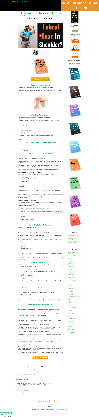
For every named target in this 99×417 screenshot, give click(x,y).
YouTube (35, 341)
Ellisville (51, 413)
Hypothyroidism (71, 277)
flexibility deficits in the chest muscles (39, 334)
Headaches (70, 272)
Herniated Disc (71, 274)
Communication (71, 263)
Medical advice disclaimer (43, 404)
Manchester (44, 413)
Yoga (69, 334)
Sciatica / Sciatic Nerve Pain (73, 307)
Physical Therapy (28, 383)
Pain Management (71, 293)
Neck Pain (70, 286)
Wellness (70, 330)
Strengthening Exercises (73, 318)
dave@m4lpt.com (49, 401)
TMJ (69, 324)
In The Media (70, 278)
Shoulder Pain (33, 383)
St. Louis (42, 413)
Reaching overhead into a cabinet (27, 123)
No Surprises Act (58, 404)
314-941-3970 (41, 401)
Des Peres (50, 413)
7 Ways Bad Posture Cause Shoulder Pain (26, 374)
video (49, 337)
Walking (69, 327)
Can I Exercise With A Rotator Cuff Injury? (26, 369)
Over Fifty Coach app (42, 52)
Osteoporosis (70, 291)
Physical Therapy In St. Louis (74, 296)
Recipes (69, 302)
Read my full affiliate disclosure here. (60, 409)
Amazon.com (74, 35)
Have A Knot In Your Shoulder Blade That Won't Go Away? (30, 371)
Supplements (70, 321)
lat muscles (51, 334)
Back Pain (70, 256)
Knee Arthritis (71, 282)
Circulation (70, 261)
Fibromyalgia (70, 267)
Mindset (69, 285)
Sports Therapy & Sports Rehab (41, 383)
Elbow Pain (70, 266)
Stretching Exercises (72, 319)
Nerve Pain (70, 288)
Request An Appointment (40, 357)
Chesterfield (48, 413)
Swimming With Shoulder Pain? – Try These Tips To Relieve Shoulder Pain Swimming (32, 384)
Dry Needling (19, 393)
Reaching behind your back (26, 125)
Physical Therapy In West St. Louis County (25, 392)
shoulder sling (32, 287)
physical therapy (48, 306)
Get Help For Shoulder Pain (22, 390)
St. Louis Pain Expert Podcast (74, 316)
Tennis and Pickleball (72, 323)
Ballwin (45, 413)
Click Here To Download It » (40, 78)
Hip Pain (70, 275)
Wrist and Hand (71, 332)
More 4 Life (51, 406)
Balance (69, 258)
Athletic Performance (21, 383)
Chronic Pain (70, 260)
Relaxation (70, 304)
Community (70, 264)
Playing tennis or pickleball (26, 130)
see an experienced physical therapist (47, 346)
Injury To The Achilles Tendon (22, 385)
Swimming (23, 132)
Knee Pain (70, 283)
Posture (69, 299)
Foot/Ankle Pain (71, 269)
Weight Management (72, 329)
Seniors (69, 308)
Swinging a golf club (24, 127)
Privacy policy (51, 404)
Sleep (69, 312)
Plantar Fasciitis (71, 297)
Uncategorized (49, 383)
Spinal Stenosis (71, 313)
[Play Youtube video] (40, 35)
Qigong (69, 301)
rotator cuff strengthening (45, 327)
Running (69, 305)
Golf (69, 271)
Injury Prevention (71, 280)
